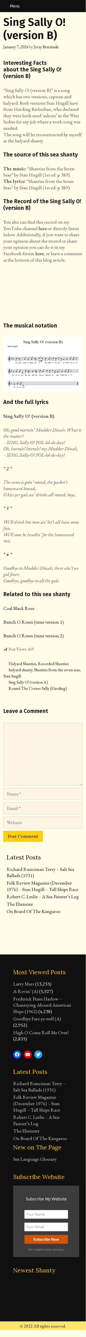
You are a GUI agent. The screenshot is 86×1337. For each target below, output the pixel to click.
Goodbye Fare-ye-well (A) (37, 1018)
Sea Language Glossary (35, 1159)
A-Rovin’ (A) (25, 991)
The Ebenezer (20, 904)
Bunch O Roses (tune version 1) (33, 622)
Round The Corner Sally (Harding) (38, 688)
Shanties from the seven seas (57, 670)
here (42, 228)
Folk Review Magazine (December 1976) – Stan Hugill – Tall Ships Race (42, 886)
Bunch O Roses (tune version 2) (33, 635)
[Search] (80, 6)
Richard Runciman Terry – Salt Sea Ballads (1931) (40, 872)
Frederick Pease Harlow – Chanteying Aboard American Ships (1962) (42, 1005)
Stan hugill (12, 676)
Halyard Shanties (22, 663)
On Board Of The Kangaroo (33, 911)
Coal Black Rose (18, 608)
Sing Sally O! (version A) (28, 682)
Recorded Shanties (53, 663)
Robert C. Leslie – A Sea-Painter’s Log (43, 896)
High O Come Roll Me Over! (41, 1032)
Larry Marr (23, 984)
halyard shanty (20, 670)
